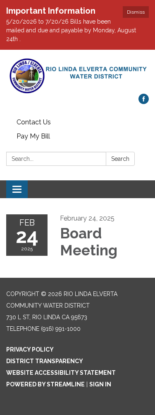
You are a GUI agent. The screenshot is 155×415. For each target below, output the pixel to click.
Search (120, 158)
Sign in (100, 384)
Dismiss (136, 12)
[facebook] (143, 102)
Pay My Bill (33, 136)
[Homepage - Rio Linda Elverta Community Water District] (77, 76)
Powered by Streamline (45, 384)
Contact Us (34, 122)
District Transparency (44, 361)
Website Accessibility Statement (61, 372)
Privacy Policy (30, 349)
